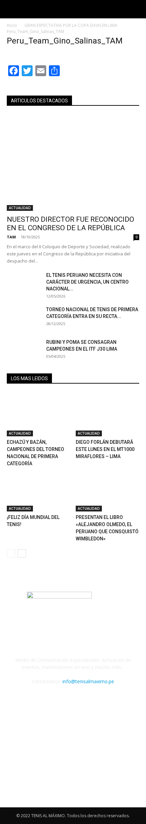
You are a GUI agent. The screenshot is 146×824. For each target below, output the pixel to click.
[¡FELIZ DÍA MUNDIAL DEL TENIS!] (39, 489)
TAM (11, 236)
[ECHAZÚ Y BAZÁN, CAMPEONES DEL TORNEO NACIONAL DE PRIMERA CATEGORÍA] (39, 414)
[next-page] (22, 553)
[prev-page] (11, 553)
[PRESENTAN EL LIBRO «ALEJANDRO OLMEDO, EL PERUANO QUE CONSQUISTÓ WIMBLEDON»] (108, 489)
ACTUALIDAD (20, 207)
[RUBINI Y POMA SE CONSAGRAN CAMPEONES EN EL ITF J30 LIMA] (24, 351)
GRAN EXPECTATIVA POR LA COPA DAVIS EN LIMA (70, 25)
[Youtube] (119, 701)
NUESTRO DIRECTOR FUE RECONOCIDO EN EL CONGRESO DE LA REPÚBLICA (70, 223)
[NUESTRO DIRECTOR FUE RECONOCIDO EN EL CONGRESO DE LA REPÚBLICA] (73, 163)
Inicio (12, 25)
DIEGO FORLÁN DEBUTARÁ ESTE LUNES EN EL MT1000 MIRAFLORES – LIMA (105, 449)
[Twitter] (100, 701)
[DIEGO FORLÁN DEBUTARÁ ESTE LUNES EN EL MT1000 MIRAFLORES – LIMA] (108, 414)
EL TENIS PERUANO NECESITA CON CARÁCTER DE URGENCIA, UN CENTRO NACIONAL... (87, 281)
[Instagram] (82, 700)
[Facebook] (45, 701)
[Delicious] (27, 701)
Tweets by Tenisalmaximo (36, 742)
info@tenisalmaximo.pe (88, 681)
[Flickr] (64, 701)
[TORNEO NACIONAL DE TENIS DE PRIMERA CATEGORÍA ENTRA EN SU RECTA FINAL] (24, 318)
